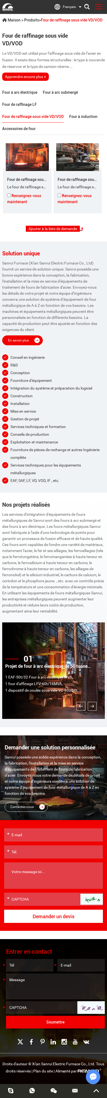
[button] (81, 706)
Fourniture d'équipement (31, 380)
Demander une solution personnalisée (50, 747)
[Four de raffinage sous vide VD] (27, 157)
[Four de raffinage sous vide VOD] (77, 157)
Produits (31, 20)
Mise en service (23, 411)
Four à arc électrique (19, 92)
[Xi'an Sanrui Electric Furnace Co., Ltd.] (7, 7)
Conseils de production (29, 434)
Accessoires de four (19, 128)
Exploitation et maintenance (34, 442)
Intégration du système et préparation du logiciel (51, 388)
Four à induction (83, 116)
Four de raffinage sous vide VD (33, 179)
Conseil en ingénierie (27, 357)
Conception (20, 373)
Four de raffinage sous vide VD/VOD (33, 116)
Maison (14, 20)
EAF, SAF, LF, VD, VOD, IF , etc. (34, 480)
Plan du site (43, 1071)
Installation (20, 403)
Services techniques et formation (38, 426)
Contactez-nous (22, 807)
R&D (14, 365)
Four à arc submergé (60, 92)
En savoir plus (18, 340)
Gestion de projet (24, 419)
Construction (21, 396)
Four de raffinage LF (19, 104)
